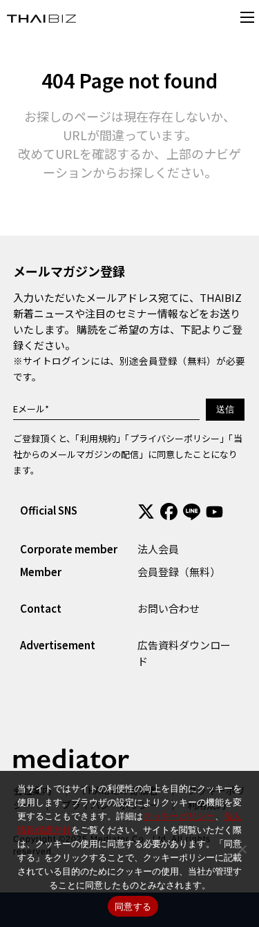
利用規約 (98, 438)
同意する (133, 906)
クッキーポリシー (179, 815)
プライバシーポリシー (175, 438)
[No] (242, 849)
